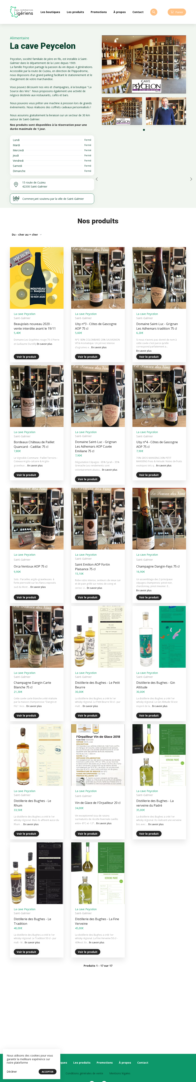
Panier (179, 12)
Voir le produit (26, 357)
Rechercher (153, 12)
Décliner (12, 1071)
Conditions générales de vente (84, 1073)
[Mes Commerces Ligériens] (21, 12)
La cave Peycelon (24, 314)
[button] (144, 130)
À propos (120, 12)
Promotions (99, 12)
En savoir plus (44, 344)
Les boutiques (50, 12)
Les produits (75, 12)
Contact (138, 12)
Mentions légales (119, 1073)
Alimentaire (19, 38)
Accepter (47, 1071)
